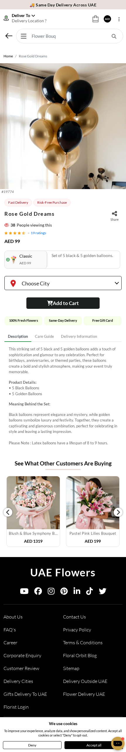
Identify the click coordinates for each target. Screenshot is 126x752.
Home (8, 56)
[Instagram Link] (51, 592)
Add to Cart (66, 303)
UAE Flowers (63, 572)
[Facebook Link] (38, 592)
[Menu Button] (23, 36)
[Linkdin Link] (77, 592)
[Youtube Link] (24, 592)
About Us (13, 617)
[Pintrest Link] (64, 592)
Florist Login (16, 707)
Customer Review (21, 668)
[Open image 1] (63, 126)
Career (10, 642)
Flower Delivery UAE (84, 694)
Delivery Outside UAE (85, 681)
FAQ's (10, 630)
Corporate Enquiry (22, 655)
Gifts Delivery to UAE (25, 694)
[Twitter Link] (102, 592)
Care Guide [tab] (44, 336)
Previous (8, 512)
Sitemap (71, 668)
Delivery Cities (18, 681)
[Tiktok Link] (89, 592)
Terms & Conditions (83, 642)
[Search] (114, 36)
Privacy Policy (77, 630)
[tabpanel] (63, 396)
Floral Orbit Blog (80, 655)
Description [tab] (18, 336)
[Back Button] (9, 35)
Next (118, 512)
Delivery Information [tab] (79, 336)
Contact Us (74, 617)
